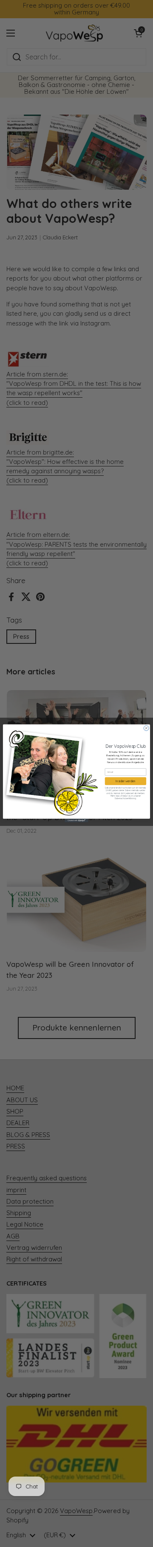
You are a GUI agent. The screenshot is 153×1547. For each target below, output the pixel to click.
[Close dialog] (146, 728)
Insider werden (126, 781)
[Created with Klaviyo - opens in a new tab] (76, 821)
